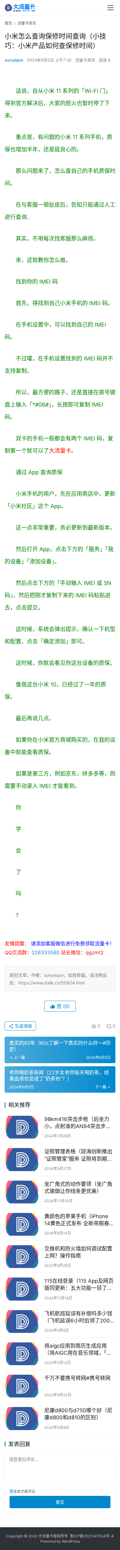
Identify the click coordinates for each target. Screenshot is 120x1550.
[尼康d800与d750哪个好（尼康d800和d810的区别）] (23, 1418)
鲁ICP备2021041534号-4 (92, 1536)
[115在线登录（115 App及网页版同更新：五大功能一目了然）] (23, 1289)
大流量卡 (60, 450)
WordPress (71, 1541)
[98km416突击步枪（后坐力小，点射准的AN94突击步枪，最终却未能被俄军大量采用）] (23, 1127)
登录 (13, 1491)
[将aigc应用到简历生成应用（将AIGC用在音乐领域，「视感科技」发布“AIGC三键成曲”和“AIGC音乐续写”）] (23, 1353)
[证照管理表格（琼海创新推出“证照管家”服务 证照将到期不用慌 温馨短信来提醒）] (23, 1159)
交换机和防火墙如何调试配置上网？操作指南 (78, 1252)
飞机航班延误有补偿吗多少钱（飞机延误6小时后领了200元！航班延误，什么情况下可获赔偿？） (78, 1317)
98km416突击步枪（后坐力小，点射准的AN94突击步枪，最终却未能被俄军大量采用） (78, 1123)
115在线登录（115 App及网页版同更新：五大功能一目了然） (79, 1284)
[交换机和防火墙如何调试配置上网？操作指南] (23, 1256)
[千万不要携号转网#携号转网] (23, 1386)
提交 (60, 1501)
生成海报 (23, 1025)
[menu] (110, 7)
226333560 (45, 952)
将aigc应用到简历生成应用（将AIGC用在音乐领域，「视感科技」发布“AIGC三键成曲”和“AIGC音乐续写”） (78, 1350)
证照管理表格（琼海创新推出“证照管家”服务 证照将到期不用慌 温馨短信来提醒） (78, 1155)
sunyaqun (14, 60)
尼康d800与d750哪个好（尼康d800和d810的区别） (78, 1414)
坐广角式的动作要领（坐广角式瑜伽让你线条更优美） (78, 1187)
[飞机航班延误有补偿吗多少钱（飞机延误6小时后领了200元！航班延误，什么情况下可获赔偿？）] (23, 1321)
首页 (8, 23)
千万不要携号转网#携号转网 (77, 1378)
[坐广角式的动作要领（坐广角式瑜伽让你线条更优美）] (23, 1192)
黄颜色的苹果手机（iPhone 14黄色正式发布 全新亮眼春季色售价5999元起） (79, 1220)
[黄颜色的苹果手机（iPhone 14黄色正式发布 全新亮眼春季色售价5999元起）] (23, 1224)
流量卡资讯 (85, 60)
